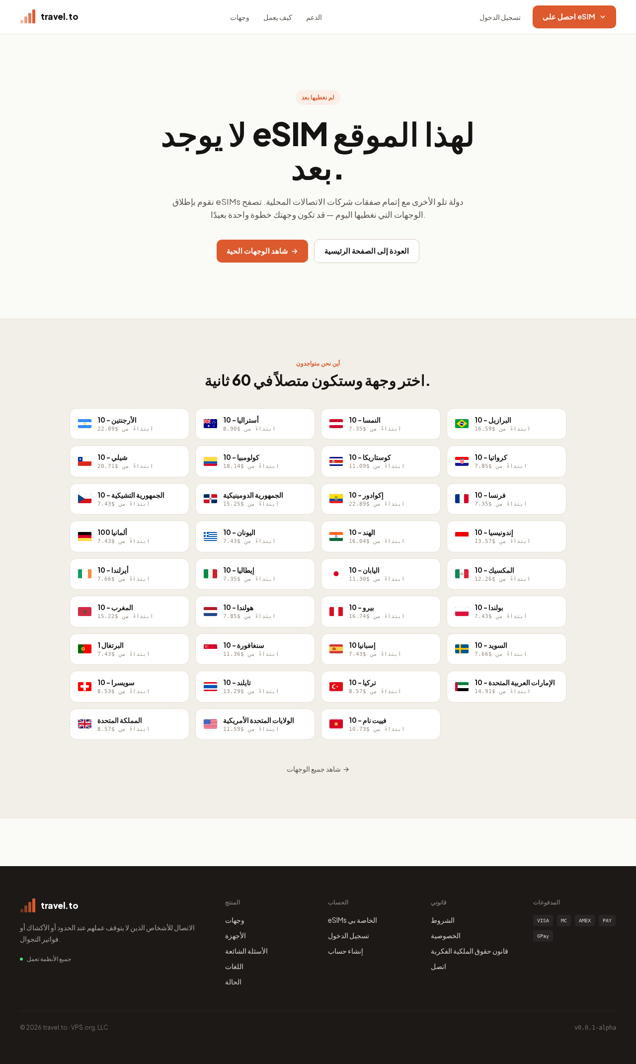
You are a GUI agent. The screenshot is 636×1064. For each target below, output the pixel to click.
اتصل (438, 966)
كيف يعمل (277, 16)
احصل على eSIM (569, 16)
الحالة (233, 981)
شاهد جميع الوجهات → (318, 768)
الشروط (443, 919)
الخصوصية (446, 935)
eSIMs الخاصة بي (352, 919)
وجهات (239, 16)
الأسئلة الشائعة (246, 950)
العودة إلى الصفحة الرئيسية (366, 250)
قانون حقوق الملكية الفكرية (469, 950)
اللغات (234, 966)
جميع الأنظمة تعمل (49, 959)
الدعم (314, 16)
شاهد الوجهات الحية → (262, 250)
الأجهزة (235, 935)
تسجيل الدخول (500, 16)
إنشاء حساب (345, 950)
